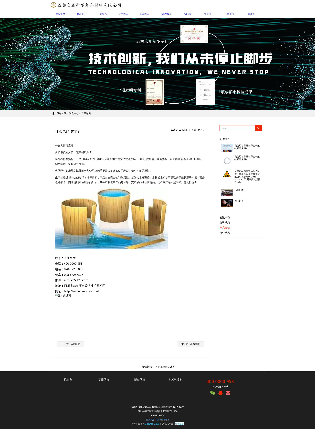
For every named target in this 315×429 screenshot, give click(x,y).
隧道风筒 (144, 13)
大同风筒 (239, 200)
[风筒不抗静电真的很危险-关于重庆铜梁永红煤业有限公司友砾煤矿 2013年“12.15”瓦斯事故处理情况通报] (227, 174)
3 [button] (161, 105)
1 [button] (153, 105)
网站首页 (60, 13)
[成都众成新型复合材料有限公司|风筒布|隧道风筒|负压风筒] (86, 5)
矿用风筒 (123, 13)
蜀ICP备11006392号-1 (157, 419)
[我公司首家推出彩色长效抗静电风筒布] (227, 148)
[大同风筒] (227, 203)
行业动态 (225, 232)
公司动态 (225, 222)
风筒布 (103, 13)
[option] (157, 64)
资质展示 (252, 13)
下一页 (190, 344)
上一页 (71, 344)
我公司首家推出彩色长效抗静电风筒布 (247, 147)
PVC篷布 (187, 13)
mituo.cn (179, 423)
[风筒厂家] (227, 192)
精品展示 (81, 13)
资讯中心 (73, 113)
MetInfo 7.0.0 (151, 423)
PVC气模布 (166, 13)
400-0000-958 (220, 381)
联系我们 (231, 13)
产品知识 (86, 113)
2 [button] (157, 105)
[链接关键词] (61, 309)
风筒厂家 (239, 189)
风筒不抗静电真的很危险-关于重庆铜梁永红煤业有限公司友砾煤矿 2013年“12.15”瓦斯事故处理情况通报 (247, 177)
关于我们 (208, 13)
